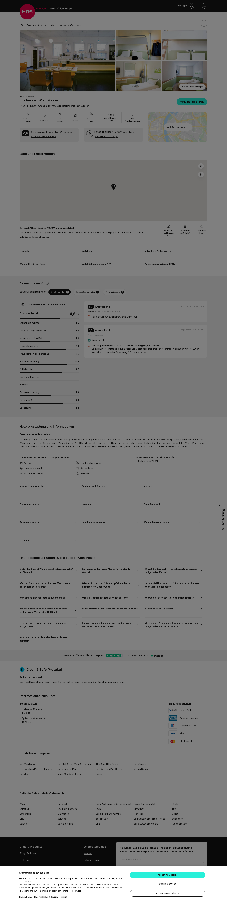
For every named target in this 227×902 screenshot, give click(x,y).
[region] (113, 884)
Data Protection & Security (46, 897)
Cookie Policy (25, 897)
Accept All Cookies (168, 874)
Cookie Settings (167, 884)
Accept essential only (167, 893)
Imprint (64, 897)
